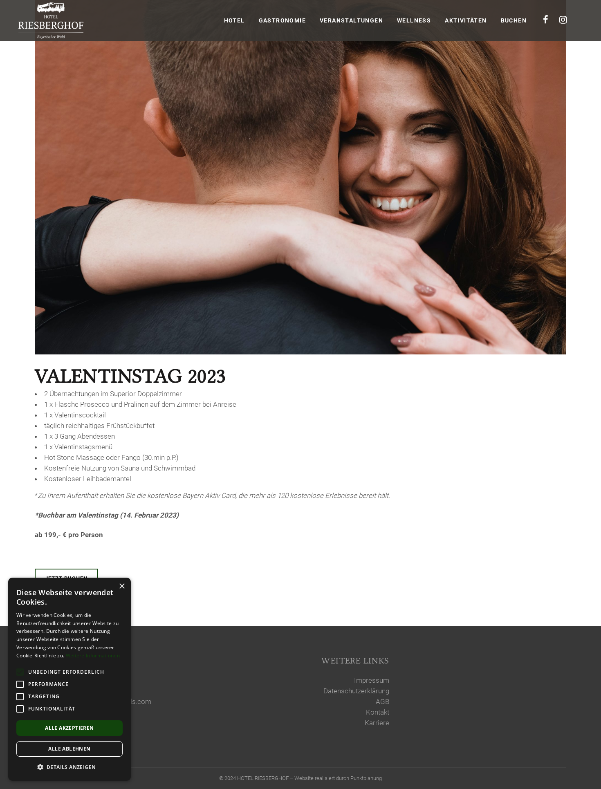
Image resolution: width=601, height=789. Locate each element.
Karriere (377, 723)
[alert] (69, 679)
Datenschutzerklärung (356, 691)
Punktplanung (366, 778)
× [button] (122, 586)
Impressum (371, 680)
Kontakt (377, 712)
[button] (69, 767)
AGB (382, 701)
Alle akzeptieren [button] (69, 727)
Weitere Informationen (93, 655)
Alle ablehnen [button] (69, 748)
